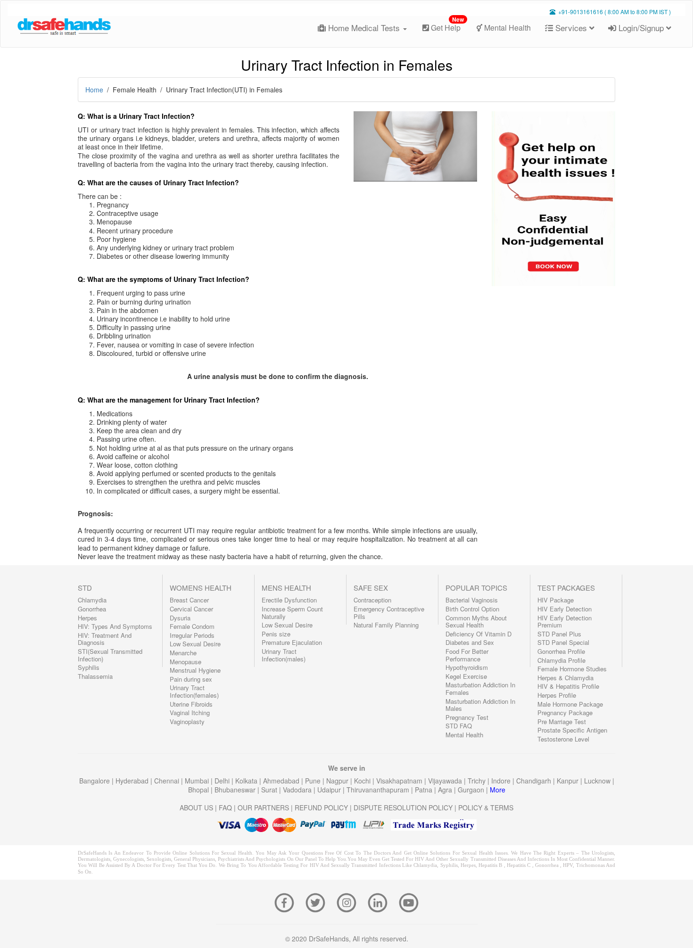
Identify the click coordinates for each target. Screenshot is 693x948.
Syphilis (88, 667)
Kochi (363, 780)
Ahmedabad (282, 780)
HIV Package (555, 599)
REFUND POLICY (321, 807)
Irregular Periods (192, 635)
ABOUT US (196, 807)
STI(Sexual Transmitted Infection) (110, 655)
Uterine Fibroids (191, 704)
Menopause (185, 661)
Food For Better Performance (467, 655)
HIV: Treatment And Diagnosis (105, 639)
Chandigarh (534, 780)
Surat (270, 789)
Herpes (87, 617)
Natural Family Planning (386, 624)
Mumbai (198, 780)
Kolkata (247, 780)
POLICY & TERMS (485, 807)
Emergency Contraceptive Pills (389, 612)
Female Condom (192, 626)
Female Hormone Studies (572, 668)
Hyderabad (133, 780)
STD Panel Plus (559, 633)
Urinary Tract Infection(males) (283, 655)
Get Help (446, 24)
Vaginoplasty (187, 721)
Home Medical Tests (364, 27)
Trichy (477, 780)
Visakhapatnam (400, 780)
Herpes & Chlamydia (565, 677)
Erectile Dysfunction (289, 599)
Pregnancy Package (565, 712)
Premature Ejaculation (292, 642)
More (497, 789)
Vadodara (298, 789)
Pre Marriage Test (561, 721)
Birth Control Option (472, 608)
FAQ (225, 807)
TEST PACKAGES (566, 588)
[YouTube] (408, 902)
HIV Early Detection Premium (564, 621)
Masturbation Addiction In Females (480, 688)
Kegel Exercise (466, 676)
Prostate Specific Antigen (572, 729)
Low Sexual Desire (195, 643)
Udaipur (330, 789)
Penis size (276, 633)
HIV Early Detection (564, 608)
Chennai (167, 780)
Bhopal (199, 789)
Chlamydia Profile (561, 660)
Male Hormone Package (570, 704)
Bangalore (95, 780)
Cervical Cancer (191, 608)
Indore (501, 780)
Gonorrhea (92, 608)
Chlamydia (92, 599)
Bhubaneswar (235, 789)
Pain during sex (191, 679)
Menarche (183, 652)
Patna (424, 789)
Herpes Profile (556, 695)
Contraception (372, 599)
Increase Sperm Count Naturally (292, 612)
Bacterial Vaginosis (472, 599)
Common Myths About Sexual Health (476, 621)
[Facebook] (287, 902)
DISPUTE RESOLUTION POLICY (403, 807)
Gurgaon (472, 789)
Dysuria (180, 617)
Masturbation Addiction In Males (480, 705)
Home (94, 89)
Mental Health (506, 27)
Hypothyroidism (467, 667)
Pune (313, 780)
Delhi (222, 780)
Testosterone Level (563, 738)
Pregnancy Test (467, 717)
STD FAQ (459, 725)
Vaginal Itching (190, 712)
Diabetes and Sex (470, 642)
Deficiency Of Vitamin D (479, 633)
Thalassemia (95, 676)
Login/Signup (641, 27)
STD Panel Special (563, 642)
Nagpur (338, 780)
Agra (446, 789)
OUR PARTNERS (263, 807)
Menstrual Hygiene (195, 670)
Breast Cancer (189, 599)
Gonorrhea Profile (561, 651)
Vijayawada (446, 780)
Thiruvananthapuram (378, 789)
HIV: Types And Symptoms (115, 626)
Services (571, 27)
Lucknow (598, 780)
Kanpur (568, 780)
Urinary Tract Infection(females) (194, 691)
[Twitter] (318, 902)
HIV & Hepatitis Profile (568, 686)
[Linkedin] (380, 902)
